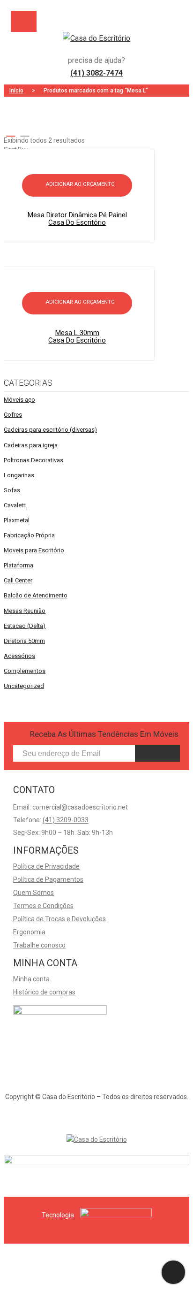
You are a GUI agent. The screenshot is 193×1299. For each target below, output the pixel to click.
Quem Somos (33, 892)
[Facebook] (88, 1115)
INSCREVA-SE (157, 753)
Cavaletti (15, 505)
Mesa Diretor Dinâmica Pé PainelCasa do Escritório (77, 218)
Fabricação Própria (29, 535)
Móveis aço (19, 399)
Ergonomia (29, 932)
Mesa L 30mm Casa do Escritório (77, 336)
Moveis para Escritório (34, 550)
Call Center (18, 580)
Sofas (12, 490)
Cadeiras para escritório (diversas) (50, 429)
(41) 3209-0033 (66, 820)
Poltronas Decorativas (33, 460)
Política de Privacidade (46, 866)
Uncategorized (24, 685)
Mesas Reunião (24, 610)
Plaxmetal (17, 520)
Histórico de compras (44, 992)
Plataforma (18, 565)
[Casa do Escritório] (96, 38)
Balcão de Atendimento (35, 595)
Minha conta (31, 979)
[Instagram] (104, 1115)
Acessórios (19, 655)
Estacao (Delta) (24, 625)
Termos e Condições (43, 905)
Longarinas (19, 475)
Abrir (24, 21)
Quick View (81, 178)
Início (16, 90)
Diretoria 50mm (24, 640)
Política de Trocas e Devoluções (59, 919)
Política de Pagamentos (48, 879)
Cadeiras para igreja (31, 445)
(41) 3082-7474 (96, 73)
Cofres (13, 414)
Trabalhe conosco (39, 945)
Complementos (24, 670)
